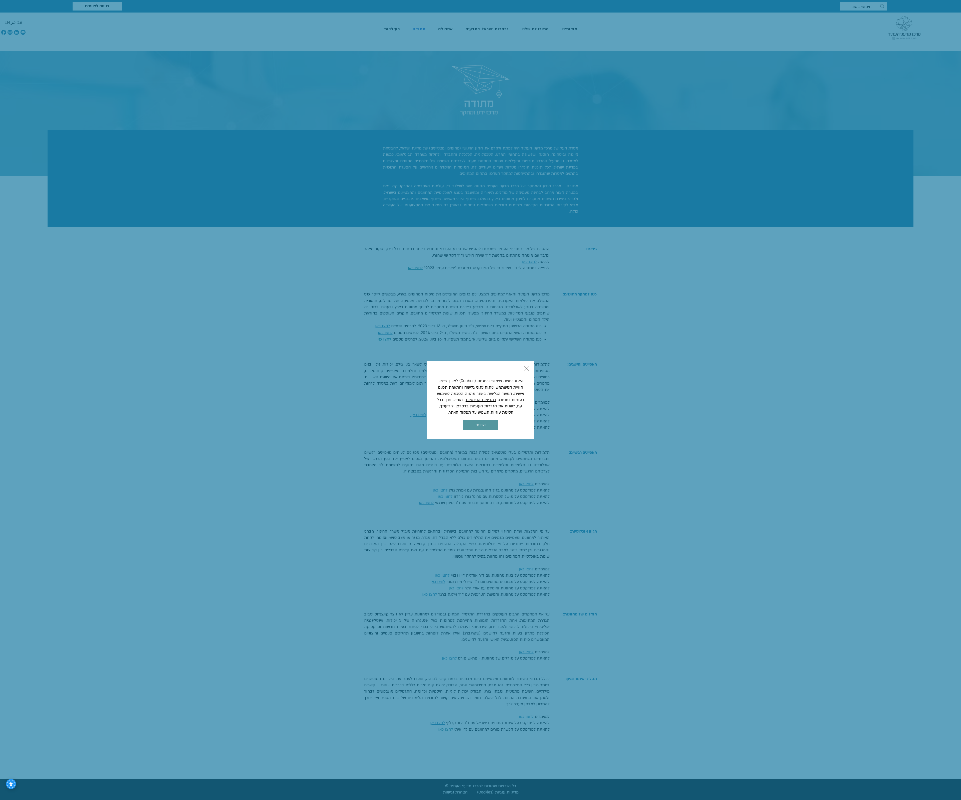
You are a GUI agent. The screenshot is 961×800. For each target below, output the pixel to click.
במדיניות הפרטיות (481, 400)
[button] (526, 368)
